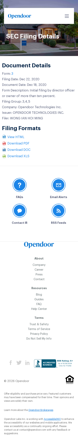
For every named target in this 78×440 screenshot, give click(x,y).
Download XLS (18, 156)
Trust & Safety (39, 324)
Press (39, 274)
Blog (39, 294)
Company (39, 265)
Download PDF (18, 143)
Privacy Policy (39, 334)
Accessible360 (52, 419)
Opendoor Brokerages (40, 410)
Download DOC (18, 149)
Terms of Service (39, 329)
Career (39, 269)
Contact (39, 279)
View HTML (15, 137)
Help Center (39, 309)
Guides (39, 299)
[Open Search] (67, 16)
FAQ (39, 304)
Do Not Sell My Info (39, 338)
